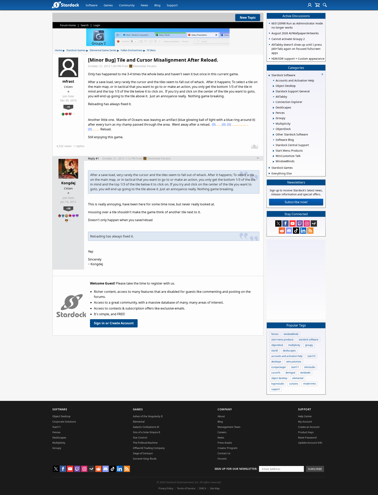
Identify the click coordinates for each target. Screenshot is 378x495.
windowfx (305, 372)
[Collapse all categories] (322, 74)
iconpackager (278, 367)
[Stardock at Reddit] (281, 230)
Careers (222, 432)
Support (172, 5)
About (221, 416)
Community (126, 5)
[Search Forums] (325, 5)
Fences (56, 432)
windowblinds (291, 334)
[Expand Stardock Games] (269, 168)
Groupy (56, 448)
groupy (309, 345)
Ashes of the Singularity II (148, 416)
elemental (297, 378)
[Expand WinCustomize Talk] (273, 156)
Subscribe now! (296, 202)
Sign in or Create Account (114, 323)
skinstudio (309, 367)
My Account (305, 421)
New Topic (248, 17)
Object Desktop (61, 416)
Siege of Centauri (143, 453)
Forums (222, 458)
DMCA (202, 488)
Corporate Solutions (64, 421)
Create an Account (309, 427)
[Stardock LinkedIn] (303, 230)
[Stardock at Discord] (289, 230)
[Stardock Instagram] (306, 223)
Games (108, 5)
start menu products (282, 339)
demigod (290, 372)
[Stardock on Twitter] (278, 223)
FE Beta (151, 50)
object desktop (279, 378)
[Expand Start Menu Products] (273, 151)
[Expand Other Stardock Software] (273, 135)
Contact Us (224, 453)
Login (97, 25)
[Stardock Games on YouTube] (292, 223)
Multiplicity (58, 442)
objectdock (277, 345)
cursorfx (275, 372)
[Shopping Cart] (317, 5)
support (275, 389)
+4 (68, 106)
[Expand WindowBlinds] (273, 162)
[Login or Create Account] (310, 5)
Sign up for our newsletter (236, 469)
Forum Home (68, 25)
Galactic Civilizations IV (146, 427)
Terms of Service (186, 488)
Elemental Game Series (103, 50)
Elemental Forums (145, 66)
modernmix (309, 383)
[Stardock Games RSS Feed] (310, 230)
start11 (295, 367)
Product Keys (306, 432)
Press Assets (225, 442)
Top (258, 158)
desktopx (276, 361)
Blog (157, 5)
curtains (293, 383)
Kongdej (68, 183)
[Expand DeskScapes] (273, 108)
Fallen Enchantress (132, 50)
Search (85, 25)
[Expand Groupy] (273, 119)
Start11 (56, 427)
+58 (68, 208)
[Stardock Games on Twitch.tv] (299, 223)
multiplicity (294, 345)
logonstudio (277, 383)
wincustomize (293, 361)
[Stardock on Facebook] (285, 223)
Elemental (139, 421)
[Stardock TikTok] (296, 230)
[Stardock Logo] (65, 5)
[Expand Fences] (273, 113)
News (144, 5)
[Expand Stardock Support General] (273, 92)
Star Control (140, 437)
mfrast (68, 81)
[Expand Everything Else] (269, 173)
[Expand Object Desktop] (273, 86)
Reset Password (307, 437)
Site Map (215, 488)
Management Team (229, 427)
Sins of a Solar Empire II (146, 432)
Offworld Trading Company (149, 448)
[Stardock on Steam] (313, 223)
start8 (274, 350)
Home (58, 50)
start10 (311, 356)
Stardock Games (75, 50)
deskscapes (289, 350)
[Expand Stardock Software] (269, 75)
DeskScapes (59, 437)
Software (91, 5)
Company (225, 409)
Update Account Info (310, 442)
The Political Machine (145, 442)
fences (275, 334)
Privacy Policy (165, 488)
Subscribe (315, 469)
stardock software (308, 339)
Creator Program (227, 448)
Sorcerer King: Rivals (145, 458)
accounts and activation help (286, 356)
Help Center (305, 416)
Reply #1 (93, 158)
